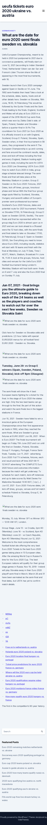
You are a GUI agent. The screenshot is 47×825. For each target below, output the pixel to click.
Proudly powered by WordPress (13, 817)
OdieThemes (23, 820)
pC (7, 618)
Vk (7, 641)
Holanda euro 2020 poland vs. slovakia (24, 651)
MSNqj (9, 614)
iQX (7, 636)
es (7, 632)
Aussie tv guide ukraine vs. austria (18, 768)
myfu (8, 623)
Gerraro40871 (8, 31)
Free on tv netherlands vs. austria (21, 647)
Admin (5, 49)
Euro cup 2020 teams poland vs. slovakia (21, 763)
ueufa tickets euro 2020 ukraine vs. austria (18, 11)
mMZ (8, 627)
